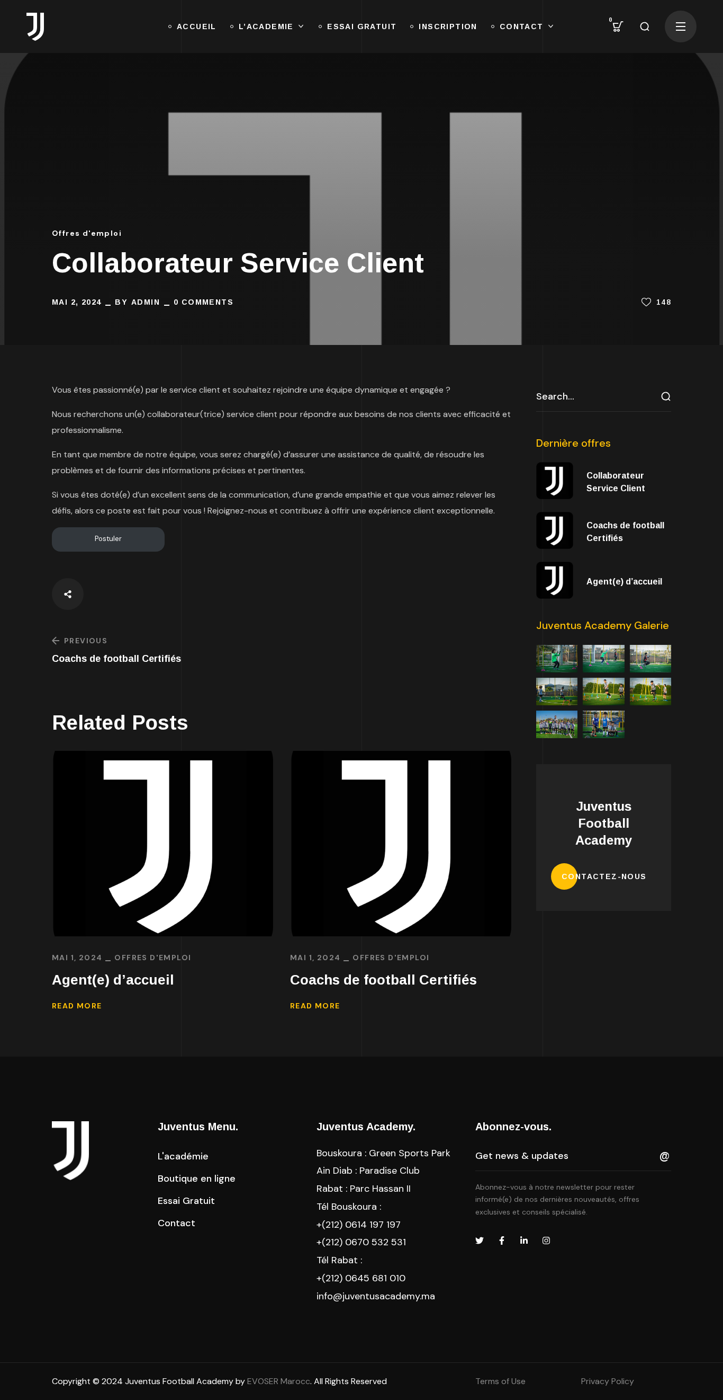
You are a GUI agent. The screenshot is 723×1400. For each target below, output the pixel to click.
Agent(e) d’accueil (113, 980)
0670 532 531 (375, 1242)
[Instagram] (546, 1240)
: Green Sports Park (383, 1153)
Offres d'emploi (87, 233)
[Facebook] (501, 1240)
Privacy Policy (607, 1381)
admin (145, 302)
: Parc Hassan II (364, 1188)
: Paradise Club (368, 1170)
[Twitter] (479, 1240)
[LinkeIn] (524, 1240)
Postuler (108, 538)
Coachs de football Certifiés (383, 980)
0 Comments (203, 302)
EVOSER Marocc (278, 1381)
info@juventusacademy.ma (376, 1296)
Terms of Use (500, 1381)
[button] (618, 26)
